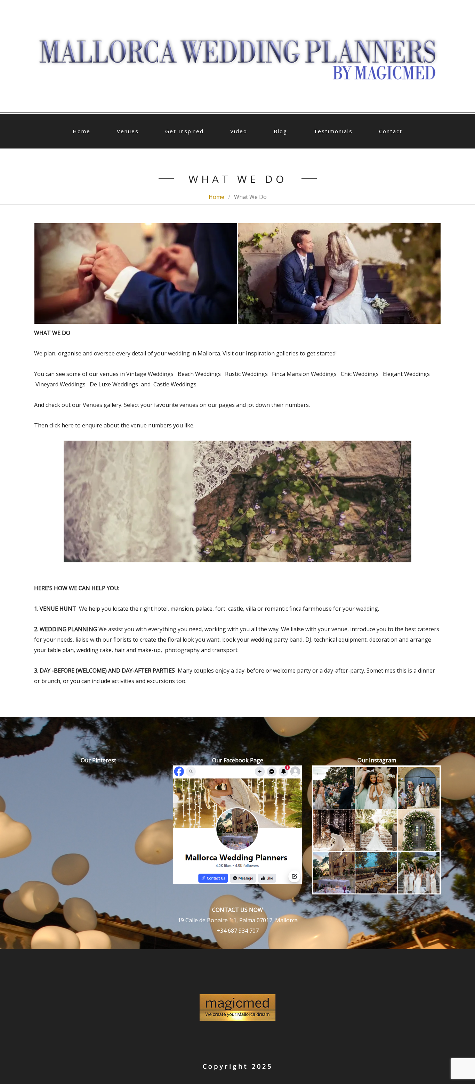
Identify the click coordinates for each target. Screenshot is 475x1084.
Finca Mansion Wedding (303, 374)
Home (81, 131)
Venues (128, 131)
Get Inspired (184, 131)
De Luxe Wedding (111, 384)
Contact (390, 131)
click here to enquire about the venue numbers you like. (121, 425)
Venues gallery (102, 405)
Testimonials (333, 131)
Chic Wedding (358, 374)
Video (238, 131)
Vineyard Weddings (60, 384)
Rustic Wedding (245, 374)
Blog (280, 131)
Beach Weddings (199, 374)
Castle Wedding (173, 384)
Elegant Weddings (405, 374)
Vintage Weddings (150, 374)
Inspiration (260, 353)
